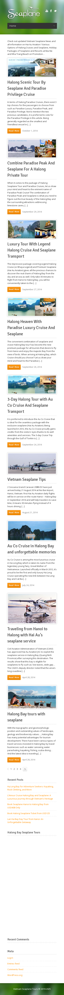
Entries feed (13, 963)
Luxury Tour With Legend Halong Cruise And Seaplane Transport (31, 250)
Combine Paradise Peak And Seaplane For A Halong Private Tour (31, 169)
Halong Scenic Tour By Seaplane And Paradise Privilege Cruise (26, 88)
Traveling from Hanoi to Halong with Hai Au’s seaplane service (27, 635)
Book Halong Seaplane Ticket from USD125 (28, 813)
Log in (10, 957)
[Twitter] (55, 11)
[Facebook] (51, 11)
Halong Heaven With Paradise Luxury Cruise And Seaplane (31, 327)
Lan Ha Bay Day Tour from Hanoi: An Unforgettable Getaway (25, 821)
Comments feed (15, 969)
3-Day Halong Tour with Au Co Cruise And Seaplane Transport (30, 405)
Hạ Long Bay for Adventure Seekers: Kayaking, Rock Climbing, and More (30, 788)
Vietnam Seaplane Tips (26, 479)
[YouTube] (46, 11)
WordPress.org (14, 975)
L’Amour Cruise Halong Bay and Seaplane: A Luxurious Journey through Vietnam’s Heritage (30, 797)
